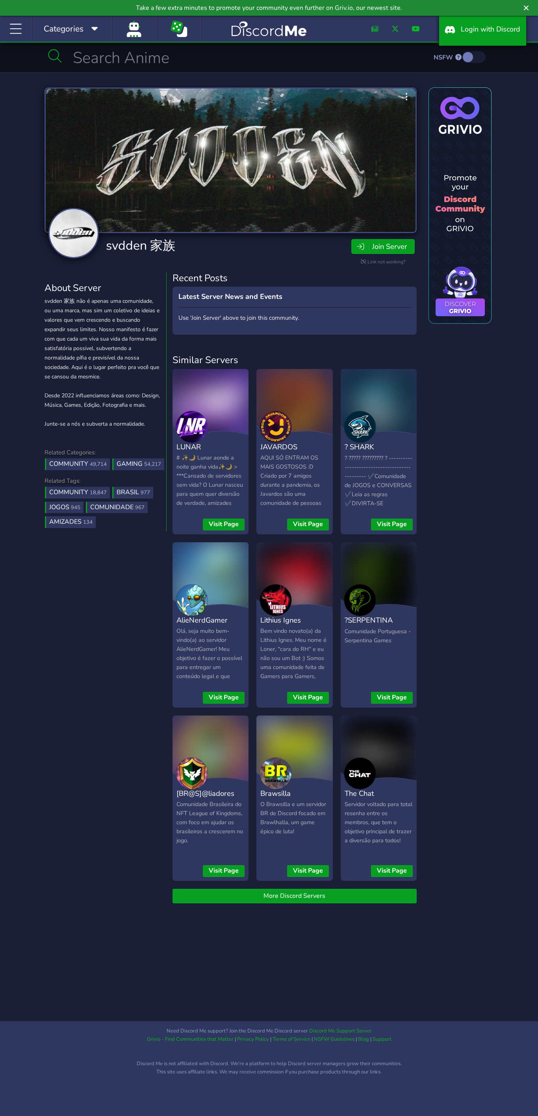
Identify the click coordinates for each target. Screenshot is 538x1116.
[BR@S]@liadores (205, 793)
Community (78, 464)
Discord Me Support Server (340, 1030)
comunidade (117, 507)
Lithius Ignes (280, 620)
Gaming (139, 464)
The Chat (359, 793)
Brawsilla (275, 793)
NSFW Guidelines (334, 1039)
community (78, 492)
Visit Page (224, 524)
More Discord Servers (294, 896)
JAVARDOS (278, 447)
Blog (363, 1039)
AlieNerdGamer (202, 620)
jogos (64, 507)
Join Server (389, 246)
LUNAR (188, 447)
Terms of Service (291, 1039)
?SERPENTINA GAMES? (369, 625)
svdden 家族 (140, 245)
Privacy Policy (253, 1039)
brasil (133, 492)
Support (382, 1039)
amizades (71, 521)
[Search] (55, 56)
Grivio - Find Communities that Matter (190, 1039)
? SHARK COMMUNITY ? (369, 452)
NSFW (444, 57)
